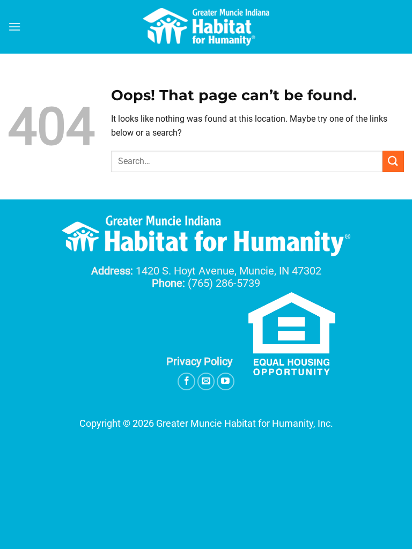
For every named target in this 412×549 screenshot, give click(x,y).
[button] (14, 26)
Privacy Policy (199, 361)
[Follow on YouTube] (225, 381)
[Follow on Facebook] (186, 381)
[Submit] (393, 161)
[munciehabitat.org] (206, 27)
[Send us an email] (206, 381)
